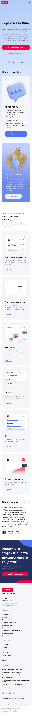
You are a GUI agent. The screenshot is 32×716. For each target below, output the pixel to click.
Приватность (6, 649)
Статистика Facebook (8, 632)
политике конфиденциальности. (9, 711)
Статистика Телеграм (8, 626)
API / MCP (4, 659)
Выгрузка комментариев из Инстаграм (13, 673)
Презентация (6, 613)
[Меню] (29, 2)
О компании (5, 643)
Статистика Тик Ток (8, 624)
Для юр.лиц (5, 651)
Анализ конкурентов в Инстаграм (12, 668)
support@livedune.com (8, 592)
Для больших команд (15, 54)
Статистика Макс (7, 634)
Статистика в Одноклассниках (11, 629)
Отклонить (12, 714)
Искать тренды (13, 196)
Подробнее (8, 269)
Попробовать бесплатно (16, 47)
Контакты (5, 657)
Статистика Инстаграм (9, 618)
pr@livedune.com (7, 599)
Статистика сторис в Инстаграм (11, 671)
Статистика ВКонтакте (9, 621)
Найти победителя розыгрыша (11, 686)
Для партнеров (6, 654)
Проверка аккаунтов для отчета (12, 683)
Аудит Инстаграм (7, 676)
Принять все (4, 714)
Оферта (4, 646)
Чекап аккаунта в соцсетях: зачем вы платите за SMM (16, 679)
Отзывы (4, 616)
